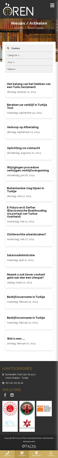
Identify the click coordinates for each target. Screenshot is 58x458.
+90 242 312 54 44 (14, 383)
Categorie (12, 55)
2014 (10, 62)
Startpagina (19, 28)
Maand (10, 69)
